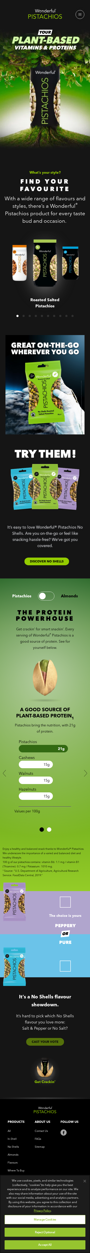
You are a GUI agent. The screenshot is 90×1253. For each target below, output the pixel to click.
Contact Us (41, 1131)
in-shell (12, 1138)
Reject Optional (45, 1232)
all (9, 1131)
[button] (17, 316)
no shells (13, 1146)
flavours (12, 1162)
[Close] (85, 1181)
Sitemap (40, 1146)
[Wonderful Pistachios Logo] (45, 15)
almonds (69, 596)
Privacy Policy (42, 1210)
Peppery (65, 925)
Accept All (45, 1244)
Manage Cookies (45, 1219)
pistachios (21, 596)
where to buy (16, 1170)
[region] (45, 1214)
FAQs (38, 1138)
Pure (65, 942)
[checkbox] (65, 902)
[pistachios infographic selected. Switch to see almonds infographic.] (46, 596)
